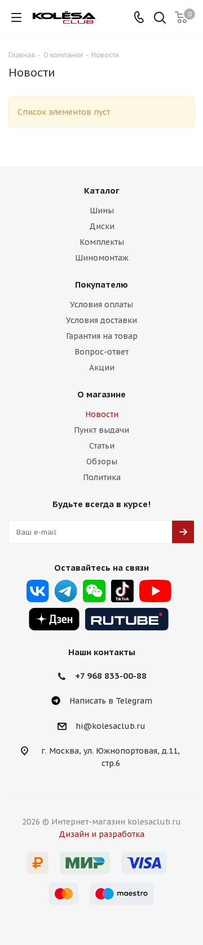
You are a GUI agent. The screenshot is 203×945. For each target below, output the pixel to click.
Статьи (101, 446)
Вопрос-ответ (101, 352)
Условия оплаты (101, 304)
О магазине (101, 394)
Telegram (66, 591)
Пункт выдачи (101, 430)
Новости (101, 414)
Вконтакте (38, 591)
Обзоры (101, 461)
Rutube (127, 619)
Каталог (102, 190)
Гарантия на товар (102, 336)
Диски (101, 226)
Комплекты (102, 242)
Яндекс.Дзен (54, 619)
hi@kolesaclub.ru (110, 726)
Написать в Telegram (110, 701)
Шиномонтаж (102, 258)
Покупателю (101, 284)
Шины (102, 210)
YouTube (155, 591)
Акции (101, 367)
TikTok (122, 591)
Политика (102, 477)
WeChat (94, 591)
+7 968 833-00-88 (111, 675)
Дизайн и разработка (101, 834)
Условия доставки (101, 320)
